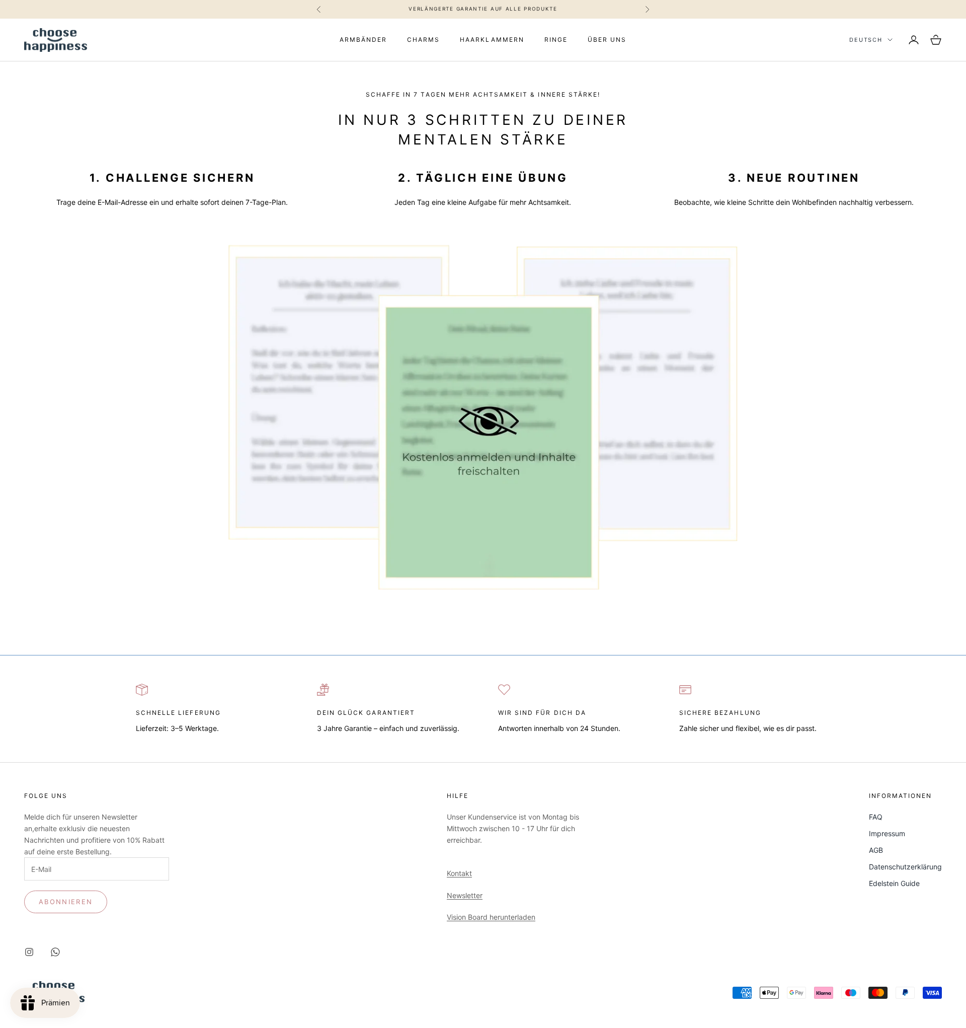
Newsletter (464, 895)
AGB (876, 850)
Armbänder (363, 39)
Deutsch (865, 39)
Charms (423, 39)
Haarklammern (492, 39)
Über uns (607, 39)
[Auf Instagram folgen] (29, 952)
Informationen (900, 795)
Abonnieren (66, 902)
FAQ (875, 817)
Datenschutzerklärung (905, 866)
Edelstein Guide (894, 883)
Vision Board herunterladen (491, 917)
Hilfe (457, 795)
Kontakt (459, 873)
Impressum (887, 833)
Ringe (556, 39)
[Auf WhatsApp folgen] (55, 952)
